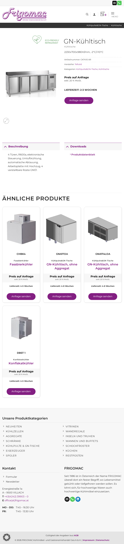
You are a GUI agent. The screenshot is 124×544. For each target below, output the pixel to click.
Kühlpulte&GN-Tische (97, 25)
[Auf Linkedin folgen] (77, 499)
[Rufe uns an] (119, 3)
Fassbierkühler (21, 264)
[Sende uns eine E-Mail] (114, 3)
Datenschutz (102, 540)
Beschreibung (18, 146)
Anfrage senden (78, 100)
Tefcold (78, 64)
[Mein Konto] (94, 14)
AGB (76, 535)
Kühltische (116, 25)
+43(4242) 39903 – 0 (16, 496)
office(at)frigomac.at (17, 500)
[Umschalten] (5, 146)
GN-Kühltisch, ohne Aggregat (62, 266)
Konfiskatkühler (21, 363)
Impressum (89, 540)
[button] (87, 14)
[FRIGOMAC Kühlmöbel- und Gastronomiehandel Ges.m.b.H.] (25, 14)
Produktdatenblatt (83, 154)
